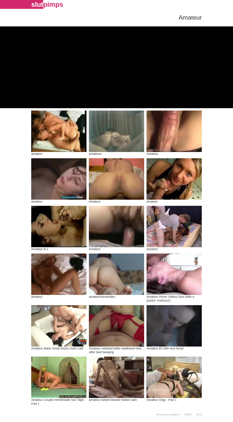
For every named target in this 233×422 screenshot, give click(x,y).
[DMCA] (188, 414)
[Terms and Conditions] (168, 414)
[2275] (198, 414)
